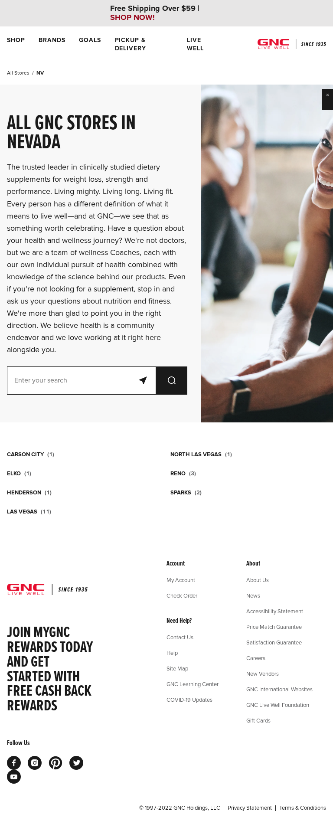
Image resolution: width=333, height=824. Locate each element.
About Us (257, 580)
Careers (255, 658)
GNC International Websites (279, 689)
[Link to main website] (292, 44)
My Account (180, 580)
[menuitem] (16, 44)
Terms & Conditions (302, 807)
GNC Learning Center (192, 684)
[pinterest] (55, 763)
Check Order (181, 595)
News (253, 595)
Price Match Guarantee (274, 627)
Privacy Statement (250, 807)
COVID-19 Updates (189, 699)
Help (172, 653)
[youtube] (14, 777)
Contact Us (179, 637)
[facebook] (14, 763)
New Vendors (262, 673)
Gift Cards (258, 720)
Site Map (177, 668)
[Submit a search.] (171, 380)
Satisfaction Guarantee (274, 642)
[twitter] (76, 763)
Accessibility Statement (274, 611)
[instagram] (35, 763)
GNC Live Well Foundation (277, 705)
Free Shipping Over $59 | (154, 13)
